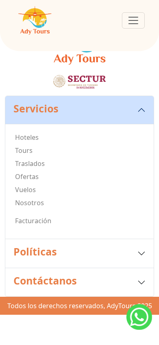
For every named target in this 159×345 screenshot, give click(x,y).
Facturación (33, 220)
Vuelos (25, 189)
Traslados (30, 163)
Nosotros (29, 202)
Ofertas (27, 176)
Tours (24, 150)
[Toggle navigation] (133, 20)
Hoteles (27, 137)
